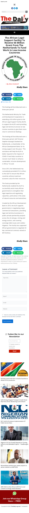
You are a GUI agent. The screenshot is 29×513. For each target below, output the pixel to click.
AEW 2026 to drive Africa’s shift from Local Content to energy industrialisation (13, 487)
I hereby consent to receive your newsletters (14, 346)
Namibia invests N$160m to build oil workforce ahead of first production (14, 379)
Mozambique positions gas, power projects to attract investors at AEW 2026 (14, 466)
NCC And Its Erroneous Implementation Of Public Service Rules (13, 422)
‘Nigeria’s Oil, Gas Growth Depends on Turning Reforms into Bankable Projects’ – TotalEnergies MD (14, 444)
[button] (14, 4)
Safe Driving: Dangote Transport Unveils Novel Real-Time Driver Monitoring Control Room (14, 400)
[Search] (27, 12)
